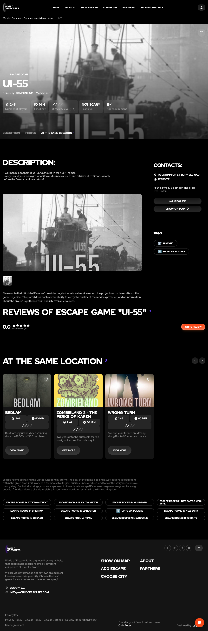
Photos (30, 133)
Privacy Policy (13, 620)
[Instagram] (175, 548)
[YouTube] (189, 548)
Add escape (110, 7)
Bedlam (13, 412)
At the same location (57, 133)
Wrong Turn (121, 412)
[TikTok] (182, 548)
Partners (129, 7)
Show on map (89, 7)
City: (150, 7)
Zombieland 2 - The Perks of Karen (77, 414)
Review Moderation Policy (81, 620)
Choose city (114, 576)
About (68, 7)
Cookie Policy (33, 620)
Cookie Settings (53, 620)
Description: (11, 133)
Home (56, 7)
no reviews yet (19, 328)
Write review (193, 326)
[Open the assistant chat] (199, 622)
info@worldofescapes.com (29, 592)
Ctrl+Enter (160, 191)
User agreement (14, 625)
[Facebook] (167, 548)
